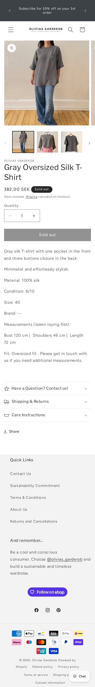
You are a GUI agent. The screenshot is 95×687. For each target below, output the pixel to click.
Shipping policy (64, 675)
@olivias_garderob (65, 559)
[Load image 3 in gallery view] (71, 142)
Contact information (50, 682)
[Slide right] (89, 143)
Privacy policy (68, 667)
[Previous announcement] (9, 10)
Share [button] (14, 431)
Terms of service (36, 675)
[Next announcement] (85, 10)
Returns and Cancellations (34, 521)
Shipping (31, 196)
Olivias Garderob (44, 660)
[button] (10, 29)
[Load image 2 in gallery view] (47, 142)
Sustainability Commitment (35, 485)
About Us (18, 509)
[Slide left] (5, 143)
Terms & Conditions (28, 497)
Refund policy (42, 667)
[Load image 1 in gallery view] (23, 142)
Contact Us (20, 473)
